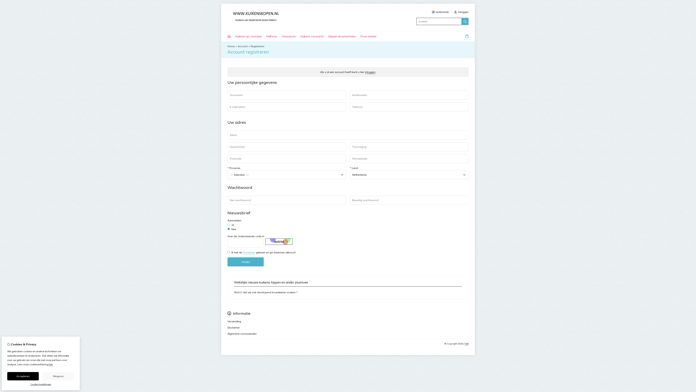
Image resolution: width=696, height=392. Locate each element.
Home (231, 46)
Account (243, 46)
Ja (232, 224)
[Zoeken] (465, 21)
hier (51, 364)
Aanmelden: (234, 220)
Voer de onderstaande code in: (246, 236)
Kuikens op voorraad (248, 36)
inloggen (463, 12)
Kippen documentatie (342, 36)
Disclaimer (249, 252)
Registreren (257, 46)
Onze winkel (368, 36)
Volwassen (289, 36)
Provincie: (234, 168)
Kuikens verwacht (312, 36)
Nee (233, 229)
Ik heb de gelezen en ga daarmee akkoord (263, 252)
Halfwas (271, 36)
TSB (466, 343)
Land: (354, 168)
